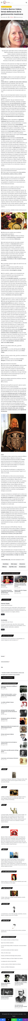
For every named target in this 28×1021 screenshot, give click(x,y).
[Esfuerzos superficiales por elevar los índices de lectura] (21, 579)
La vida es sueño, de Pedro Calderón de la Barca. (11, 964)
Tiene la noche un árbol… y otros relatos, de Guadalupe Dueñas (8, 695)
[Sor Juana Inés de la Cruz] (14, 877)
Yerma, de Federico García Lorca (5, 984)
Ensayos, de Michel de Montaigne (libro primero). (11, 955)
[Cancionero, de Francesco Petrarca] (23, 761)
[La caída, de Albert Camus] (23, 705)
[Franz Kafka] (14, 909)
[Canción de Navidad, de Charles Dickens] (7, 991)
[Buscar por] (26, 2)
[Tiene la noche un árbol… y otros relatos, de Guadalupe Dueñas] (23, 697)
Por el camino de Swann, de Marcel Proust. (10, 939)
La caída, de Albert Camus (7, 702)
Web (2, 667)
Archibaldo (4, 620)
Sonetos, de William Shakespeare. (8, 966)
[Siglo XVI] (14, 855)
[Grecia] (14, 793)
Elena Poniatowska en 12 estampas (7, 585)
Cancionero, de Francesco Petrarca (9, 758)
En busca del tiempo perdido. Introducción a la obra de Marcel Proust (9, 712)
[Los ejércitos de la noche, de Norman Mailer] (21, 977)
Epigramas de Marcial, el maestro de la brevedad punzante (10, 727)
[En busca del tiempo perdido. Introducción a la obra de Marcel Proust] (23, 713)
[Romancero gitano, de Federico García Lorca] (23, 721)
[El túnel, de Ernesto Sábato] (23, 737)
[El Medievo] (14, 833)
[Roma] (14, 810)
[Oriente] (14, 775)
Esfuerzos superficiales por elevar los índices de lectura (20, 585)
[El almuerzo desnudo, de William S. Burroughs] (23, 689)
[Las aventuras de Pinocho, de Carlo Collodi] (21, 996)
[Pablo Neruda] (14, 926)
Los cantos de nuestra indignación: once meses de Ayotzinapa (7, 591)
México (5, 566)
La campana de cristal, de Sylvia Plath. (8, 961)
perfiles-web (13, 566)
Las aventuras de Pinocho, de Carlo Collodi (21, 1005)
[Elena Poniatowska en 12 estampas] (7, 579)
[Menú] (1, 2)
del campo (14, 564)
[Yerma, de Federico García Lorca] (7, 978)
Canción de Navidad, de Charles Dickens (6, 997)
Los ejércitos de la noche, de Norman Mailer (21, 983)
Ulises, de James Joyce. (6, 952)
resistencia (22, 566)
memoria (22, 564)
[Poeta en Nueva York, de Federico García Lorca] (23, 745)
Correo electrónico (5, 661)
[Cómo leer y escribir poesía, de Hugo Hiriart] (23, 753)
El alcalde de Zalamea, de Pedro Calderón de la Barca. (12, 958)
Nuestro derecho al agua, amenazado (21, 591)
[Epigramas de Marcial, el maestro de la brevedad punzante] (23, 729)
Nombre (3, 656)
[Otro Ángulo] (8, 2)
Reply (3, 614)
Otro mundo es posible (6, 6)
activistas (6, 564)
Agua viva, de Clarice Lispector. (7, 942)
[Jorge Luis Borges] (14, 893)
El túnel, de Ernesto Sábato (7, 734)
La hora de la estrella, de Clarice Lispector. (9, 949)
